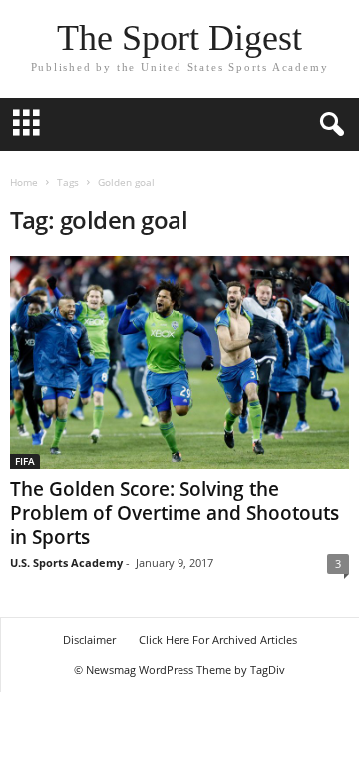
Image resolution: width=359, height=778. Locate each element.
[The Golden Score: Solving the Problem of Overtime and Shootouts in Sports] (179, 362)
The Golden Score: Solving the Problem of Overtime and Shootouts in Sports (174, 513)
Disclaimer (89, 639)
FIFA (25, 461)
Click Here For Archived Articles (218, 639)
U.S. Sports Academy (66, 562)
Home (24, 182)
